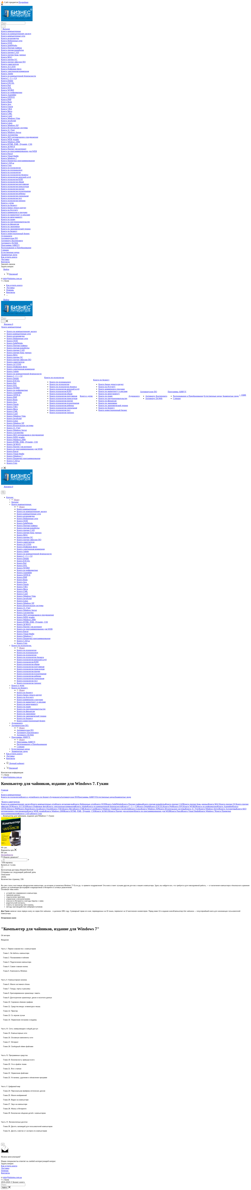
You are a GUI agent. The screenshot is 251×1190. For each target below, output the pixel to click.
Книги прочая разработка (154, 804)
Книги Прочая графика (132, 804)
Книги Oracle (46, 809)
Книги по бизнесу (25, 692)
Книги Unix (36, 813)
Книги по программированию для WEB (152, 811)
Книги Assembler (224, 806)
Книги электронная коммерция (61, 806)
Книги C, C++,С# (130, 806)
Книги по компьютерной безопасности (104, 806)
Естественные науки (105, 797)
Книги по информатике (206, 806)
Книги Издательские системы (172, 809)
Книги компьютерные (26, 509)
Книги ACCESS (19, 806)
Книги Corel (90, 809)
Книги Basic (24, 809)
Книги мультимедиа (64, 804)
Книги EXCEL (156, 806)
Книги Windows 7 (207, 811)
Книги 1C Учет (192, 809)
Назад (16, 500)
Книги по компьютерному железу (16, 804)
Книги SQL (178, 806)
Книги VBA (57, 809)
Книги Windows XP (150, 809)
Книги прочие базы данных (195, 804)
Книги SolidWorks (114, 804)
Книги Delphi (144, 806)
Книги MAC (213, 804)
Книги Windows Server (209, 809)
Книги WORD (189, 806)
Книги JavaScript (122, 809)
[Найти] (3, 26)
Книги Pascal (176, 811)
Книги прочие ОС (227, 804)
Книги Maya (68, 809)
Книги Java (35, 809)
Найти (4, 1188)
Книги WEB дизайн (36, 811)
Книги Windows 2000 (54, 811)
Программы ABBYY (26, 742)
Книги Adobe (81, 806)
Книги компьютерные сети (43, 804)
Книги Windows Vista (105, 809)
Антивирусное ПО (25, 730)
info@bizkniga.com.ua (12, 278)
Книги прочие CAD (174, 804)
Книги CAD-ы (24, 813)
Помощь (4, 1170)
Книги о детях (27, 797)
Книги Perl (168, 806)
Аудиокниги (55, 797)
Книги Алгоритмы (227, 809)
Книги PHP (13, 809)
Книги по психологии (26, 650)
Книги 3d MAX (102, 811)
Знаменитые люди (123, 797)
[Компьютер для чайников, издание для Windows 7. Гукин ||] (11, 845)
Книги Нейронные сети (84, 804)
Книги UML (79, 809)
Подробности (7, 855)
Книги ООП (100, 804)
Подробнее (23, 2)
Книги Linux (135, 809)
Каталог (15, 502)
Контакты (5, 1173)
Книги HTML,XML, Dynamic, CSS (79, 811)
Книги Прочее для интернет (121, 811)
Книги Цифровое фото (37, 806)
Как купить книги (9, 1166)
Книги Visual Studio (190, 811)
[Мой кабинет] (2, 489)
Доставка (5, 1168)
